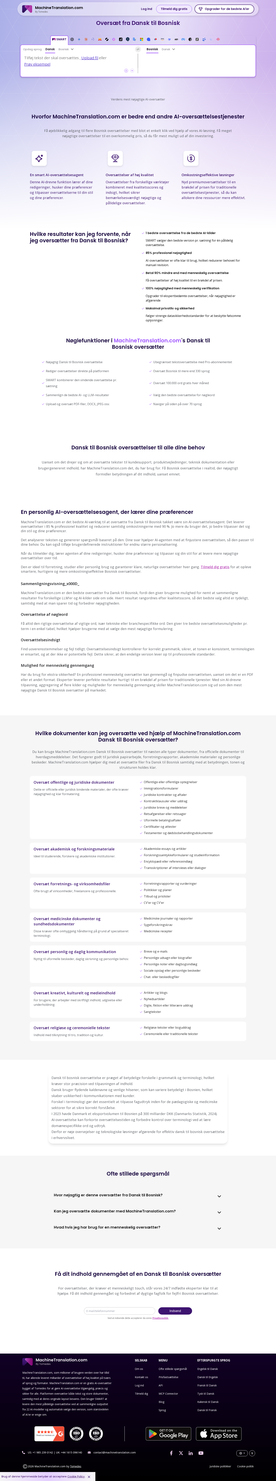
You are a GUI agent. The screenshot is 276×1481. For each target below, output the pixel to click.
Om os (139, 1369)
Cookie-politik (245, 1466)
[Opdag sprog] (72, 49)
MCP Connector (168, 1393)
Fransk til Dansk (207, 1385)
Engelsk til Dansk (207, 1369)
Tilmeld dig (141, 1393)
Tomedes (75, 1466)
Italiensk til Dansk (208, 1402)
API (161, 1385)
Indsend (175, 1311)
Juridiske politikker (220, 1466)
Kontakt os (141, 1377)
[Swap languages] (138, 49)
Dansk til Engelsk (207, 1377)
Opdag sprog (32, 49)
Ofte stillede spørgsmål (173, 1369)
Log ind (146, 9)
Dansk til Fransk (207, 1410)
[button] (59, 40)
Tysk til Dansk (205, 1393)
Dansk (50, 49)
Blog (161, 1402)
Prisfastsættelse (168, 1377)
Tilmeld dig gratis (174, 9)
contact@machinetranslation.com (115, 1452)
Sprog (162, 1410)
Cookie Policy (76, 1476)
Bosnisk (64, 49)
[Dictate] (132, 71)
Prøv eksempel (37, 64)
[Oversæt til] (173, 49)
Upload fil (89, 57)
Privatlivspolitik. (160, 1318)
